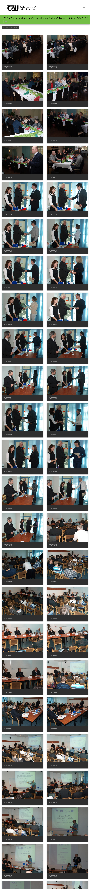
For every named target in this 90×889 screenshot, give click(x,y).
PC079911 (8, 288)
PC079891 (53, 582)
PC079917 (53, 177)
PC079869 (8, 876)
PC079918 (8, 177)
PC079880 (53, 729)
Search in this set (11, 27)
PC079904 (53, 398)
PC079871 (53, 839)
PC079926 (53, 67)
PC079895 (8, 545)
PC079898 (8, 508)
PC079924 (8, 104)
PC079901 (53, 435)
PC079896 (53, 508)
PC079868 (53, 876)
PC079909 (8, 324)
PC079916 (8, 214)
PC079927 (8, 67)
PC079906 (53, 361)
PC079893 (53, 545)
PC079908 (53, 324)
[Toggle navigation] (84, 7)
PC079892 (8, 582)
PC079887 (8, 655)
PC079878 (53, 766)
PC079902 (8, 435)
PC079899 (53, 471)
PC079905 (8, 398)
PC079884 (8, 692)
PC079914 (8, 251)
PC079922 (53, 104)
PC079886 (53, 655)
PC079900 (8, 471)
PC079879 (8, 766)
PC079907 (8, 361)
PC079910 (53, 288)
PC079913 (53, 251)
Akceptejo (4, 17)
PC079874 (53, 802)
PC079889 (8, 619)
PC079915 (53, 214)
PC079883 (53, 692)
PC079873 (8, 839)
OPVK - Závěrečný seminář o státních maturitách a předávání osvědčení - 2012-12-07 (48, 17)
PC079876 (8, 802)
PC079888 (53, 619)
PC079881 (8, 729)
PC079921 (8, 141)
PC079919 (53, 141)
